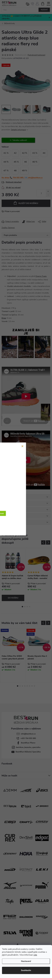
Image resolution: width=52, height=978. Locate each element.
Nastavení (26, 961)
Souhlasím (26, 970)
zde (35, 954)
